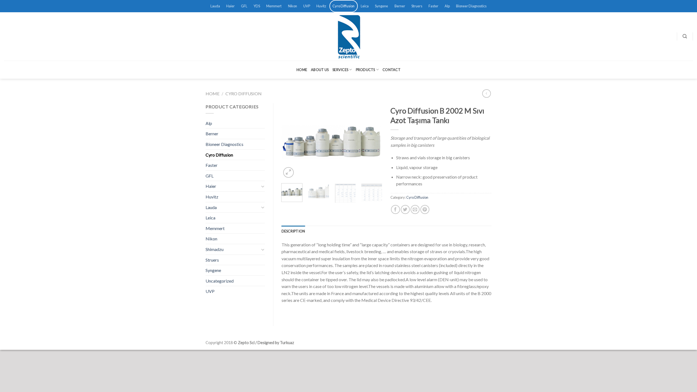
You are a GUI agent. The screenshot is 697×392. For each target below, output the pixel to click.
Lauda (215, 6)
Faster (433, 6)
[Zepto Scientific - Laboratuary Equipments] (348, 36)
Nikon (292, 6)
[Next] (373, 141)
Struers (416, 6)
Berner (400, 6)
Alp (447, 6)
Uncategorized (220, 280)
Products (365, 70)
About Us (320, 70)
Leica (365, 6)
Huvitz (321, 6)
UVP (306, 6)
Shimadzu (215, 249)
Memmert (274, 6)
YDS (256, 6)
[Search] (685, 36)
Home (301, 70)
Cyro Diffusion (343, 6)
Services (340, 70)
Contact (392, 70)
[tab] (293, 231)
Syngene (381, 6)
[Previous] (290, 141)
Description (293, 231)
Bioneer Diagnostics (471, 6)
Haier (230, 6)
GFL (244, 6)
